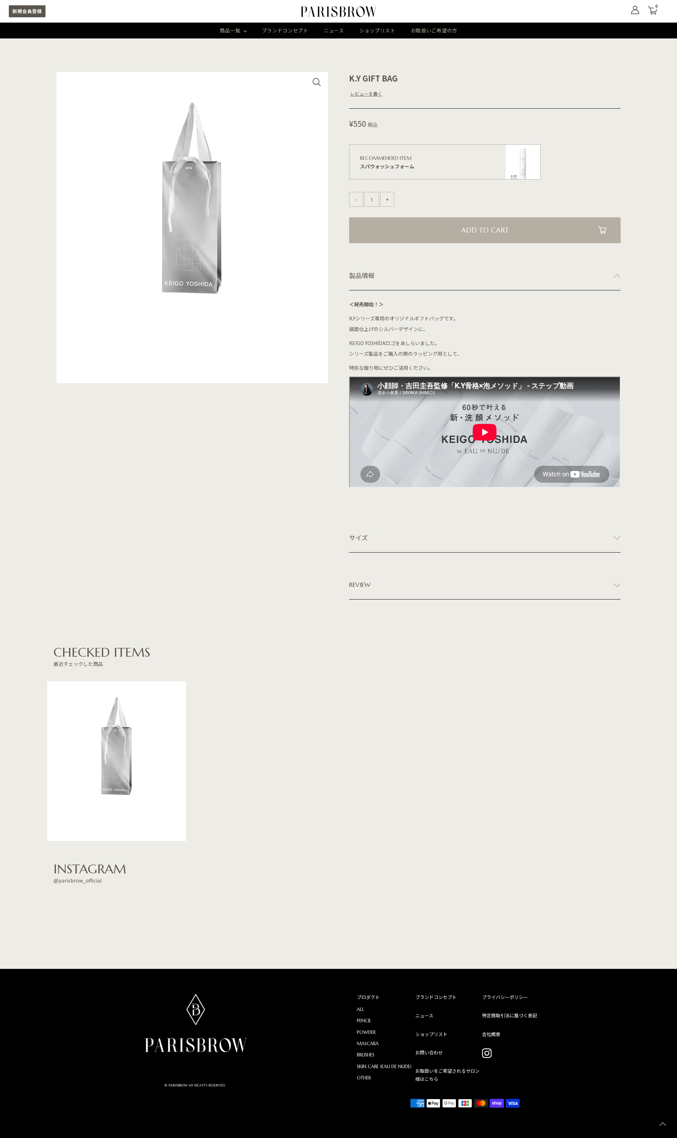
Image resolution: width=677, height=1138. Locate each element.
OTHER (364, 1078)
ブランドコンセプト (436, 997)
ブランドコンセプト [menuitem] (285, 30)
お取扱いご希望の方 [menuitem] (434, 30)
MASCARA (368, 1044)
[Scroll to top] (663, 1124)
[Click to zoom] (316, 83)
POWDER (366, 1032)
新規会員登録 (27, 11)
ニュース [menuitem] (334, 30)
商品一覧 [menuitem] (231, 30)
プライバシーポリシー (505, 997)
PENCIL (364, 1021)
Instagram (487, 1053)
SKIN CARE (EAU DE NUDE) (384, 1067)
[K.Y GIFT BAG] (116, 761)
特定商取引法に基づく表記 (509, 1015)
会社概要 (491, 1034)
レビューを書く (366, 93)
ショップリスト (431, 1034)
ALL (360, 1009)
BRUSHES (365, 1055)
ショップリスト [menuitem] (377, 30)
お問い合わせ (429, 1052)
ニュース (424, 1015)
